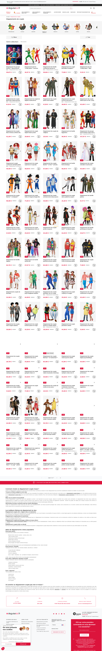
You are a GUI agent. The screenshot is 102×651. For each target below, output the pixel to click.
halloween (57, 606)
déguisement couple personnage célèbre (17, 538)
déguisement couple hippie (73, 510)
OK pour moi (23, 644)
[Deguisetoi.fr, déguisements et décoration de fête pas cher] (13, 8)
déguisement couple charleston (66, 511)
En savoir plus (9, 644)
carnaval (64, 606)
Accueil (8, 16)
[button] (3, 648)
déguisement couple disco (14, 511)
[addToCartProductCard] (20, 72)
